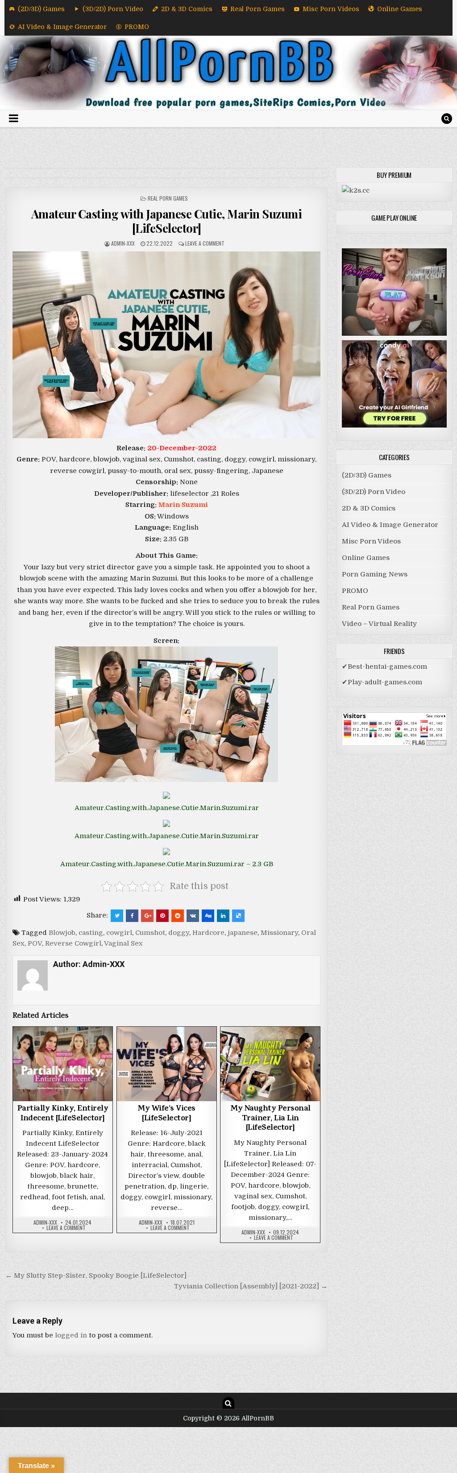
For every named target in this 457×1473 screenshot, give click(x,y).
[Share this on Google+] (147, 915)
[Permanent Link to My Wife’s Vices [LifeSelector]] (166, 1064)
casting (91, 933)
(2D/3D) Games (41, 8)
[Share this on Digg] (208, 915)
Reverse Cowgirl (73, 943)
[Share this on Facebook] (132, 915)
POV (35, 943)
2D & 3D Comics (186, 8)
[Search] (446, 118)
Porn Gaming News (374, 574)
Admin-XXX (123, 243)
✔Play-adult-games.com (382, 682)
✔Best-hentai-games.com (384, 666)
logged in (71, 1335)
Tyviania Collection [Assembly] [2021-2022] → (251, 1286)
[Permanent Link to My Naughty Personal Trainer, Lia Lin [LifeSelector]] (270, 1064)
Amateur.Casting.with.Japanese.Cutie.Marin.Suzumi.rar (167, 808)
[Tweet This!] (117, 915)
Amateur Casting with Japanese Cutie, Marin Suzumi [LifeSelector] (166, 220)
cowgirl (119, 933)
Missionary (279, 933)
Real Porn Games (257, 8)
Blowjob (62, 933)
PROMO (137, 26)
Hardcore (208, 933)
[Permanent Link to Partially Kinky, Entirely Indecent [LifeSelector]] (62, 1064)
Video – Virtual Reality (379, 624)
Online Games (399, 8)
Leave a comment (204, 243)
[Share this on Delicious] (238, 915)
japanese (243, 933)
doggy (178, 933)
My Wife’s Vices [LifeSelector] (166, 1114)
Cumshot (150, 933)
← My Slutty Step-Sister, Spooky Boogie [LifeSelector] (96, 1275)
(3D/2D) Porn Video (113, 8)
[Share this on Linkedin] (223, 915)
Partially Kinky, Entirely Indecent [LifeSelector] (62, 1114)
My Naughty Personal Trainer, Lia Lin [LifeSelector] (270, 1119)
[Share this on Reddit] (177, 915)
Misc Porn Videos (331, 8)
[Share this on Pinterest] (162, 915)
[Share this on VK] (193, 915)
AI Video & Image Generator (62, 26)
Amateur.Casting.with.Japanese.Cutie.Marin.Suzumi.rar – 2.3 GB (166, 864)
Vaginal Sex (123, 943)
